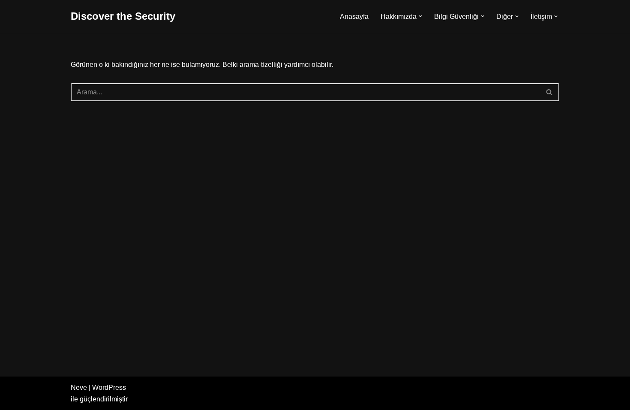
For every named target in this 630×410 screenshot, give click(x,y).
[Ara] (549, 92)
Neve (79, 387)
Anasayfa (354, 16)
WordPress (109, 387)
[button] (420, 16)
